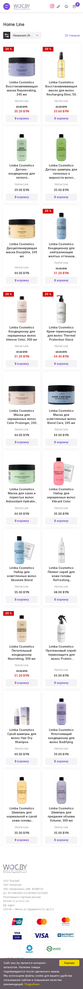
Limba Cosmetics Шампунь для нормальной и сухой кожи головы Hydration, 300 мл (22, 816)
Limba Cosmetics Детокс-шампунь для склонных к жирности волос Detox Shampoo (61, 173)
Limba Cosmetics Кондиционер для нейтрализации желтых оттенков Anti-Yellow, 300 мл (61, 252)
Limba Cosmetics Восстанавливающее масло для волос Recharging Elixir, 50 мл (61, 90)
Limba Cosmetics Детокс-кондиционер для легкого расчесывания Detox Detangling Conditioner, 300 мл (21, 178)
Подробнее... (33, 984)
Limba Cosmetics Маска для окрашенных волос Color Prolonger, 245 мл (21, 419)
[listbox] (27, 35)
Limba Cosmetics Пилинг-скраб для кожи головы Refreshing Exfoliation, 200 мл (61, 576)
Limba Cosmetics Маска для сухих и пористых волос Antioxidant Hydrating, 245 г (22, 497)
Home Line (21, 101)
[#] (6, 6)
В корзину (22, 118)
